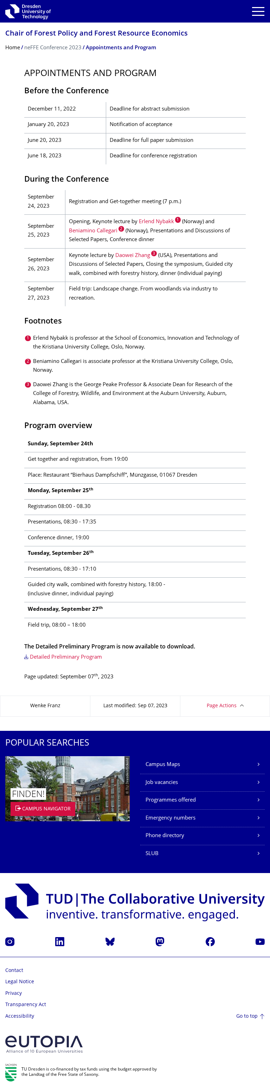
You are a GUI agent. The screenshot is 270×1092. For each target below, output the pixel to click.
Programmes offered (171, 800)
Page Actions (222, 706)
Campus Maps (163, 764)
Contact (14, 970)
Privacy (13, 993)
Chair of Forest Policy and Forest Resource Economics (96, 34)
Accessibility (19, 1016)
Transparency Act (25, 1005)
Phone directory (165, 836)
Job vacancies (162, 782)
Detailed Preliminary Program (66, 657)
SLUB (152, 853)
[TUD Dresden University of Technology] (28, 11)
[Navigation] (258, 11)
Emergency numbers (170, 818)
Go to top (247, 1016)
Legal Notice (19, 982)
